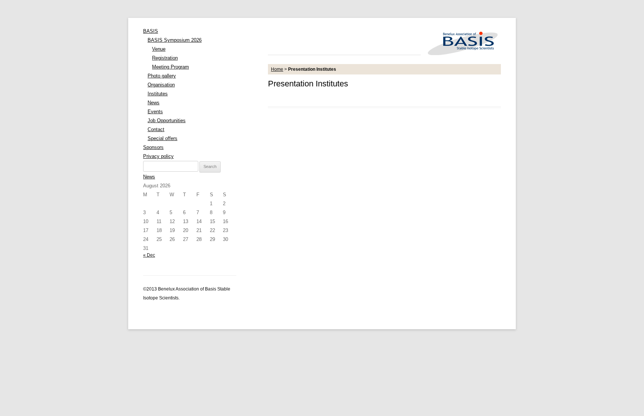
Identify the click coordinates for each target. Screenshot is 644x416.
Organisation (161, 85)
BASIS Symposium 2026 (175, 40)
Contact (156, 129)
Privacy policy (158, 156)
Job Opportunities (167, 120)
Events (155, 111)
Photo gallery (162, 76)
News (154, 102)
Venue (158, 49)
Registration (165, 58)
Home (277, 69)
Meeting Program (170, 67)
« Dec (149, 255)
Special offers (162, 138)
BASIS (150, 31)
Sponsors (153, 147)
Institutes (158, 93)
